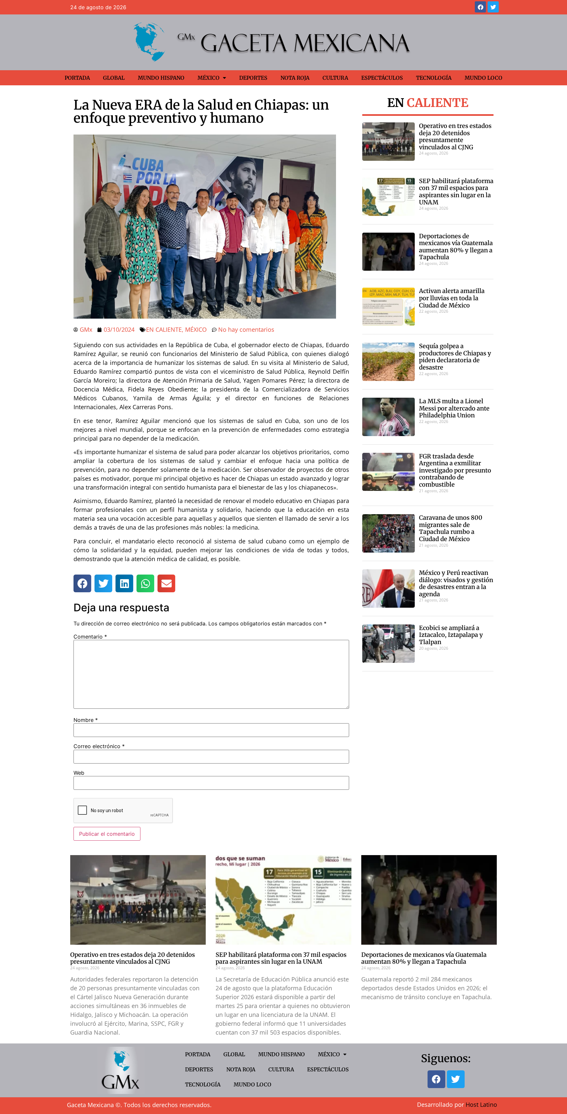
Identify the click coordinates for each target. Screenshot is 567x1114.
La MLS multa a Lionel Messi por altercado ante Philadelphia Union (454, 408)
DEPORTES (253, 77)
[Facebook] (480, 6)
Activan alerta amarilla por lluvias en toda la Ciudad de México (452, 298)
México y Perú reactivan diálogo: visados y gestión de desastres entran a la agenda (456, 583)
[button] (82, 583)
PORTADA (77, 77)
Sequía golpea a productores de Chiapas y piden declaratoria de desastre (455, 356)
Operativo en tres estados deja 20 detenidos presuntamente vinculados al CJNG (455, 136)
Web (79, 772)
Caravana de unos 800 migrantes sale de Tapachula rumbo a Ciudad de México (450, 528)
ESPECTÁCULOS (382, 77)
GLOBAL (114, 77)
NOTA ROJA (295, 77)
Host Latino (481, 1104)
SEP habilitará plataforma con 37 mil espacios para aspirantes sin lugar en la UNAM (456, 191)
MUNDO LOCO (483, 77)
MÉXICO (209, 77)
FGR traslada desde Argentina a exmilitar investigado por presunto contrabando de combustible (455, 470)
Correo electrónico (99, 746)
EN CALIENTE (164, 329)
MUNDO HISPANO (161, 77)
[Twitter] (493, 6)
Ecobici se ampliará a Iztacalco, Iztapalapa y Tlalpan (451, 635)
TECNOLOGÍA (434, 77)
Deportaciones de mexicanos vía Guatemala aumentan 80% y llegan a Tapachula (456, 246)
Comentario (90, 636)
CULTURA (335, 77)
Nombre (86, 720)
